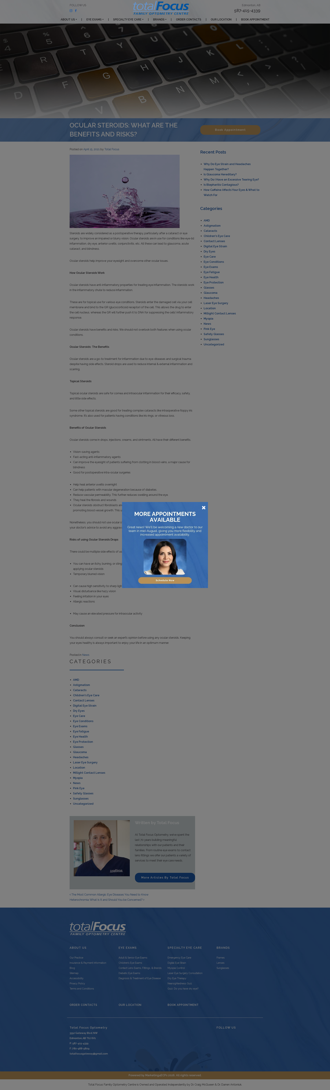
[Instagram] (71, 10)
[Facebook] (75, 10)
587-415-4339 (247, 10)
